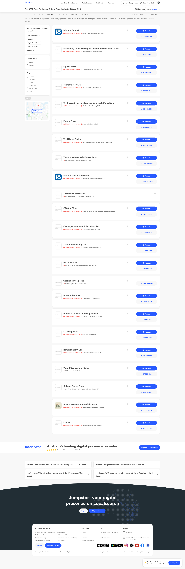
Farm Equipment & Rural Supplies (47, 15)
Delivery (30, 39)
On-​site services (33, 35)
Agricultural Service (34, 43)
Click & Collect (33, 46)
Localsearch (28, 15)
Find (35, 15)
